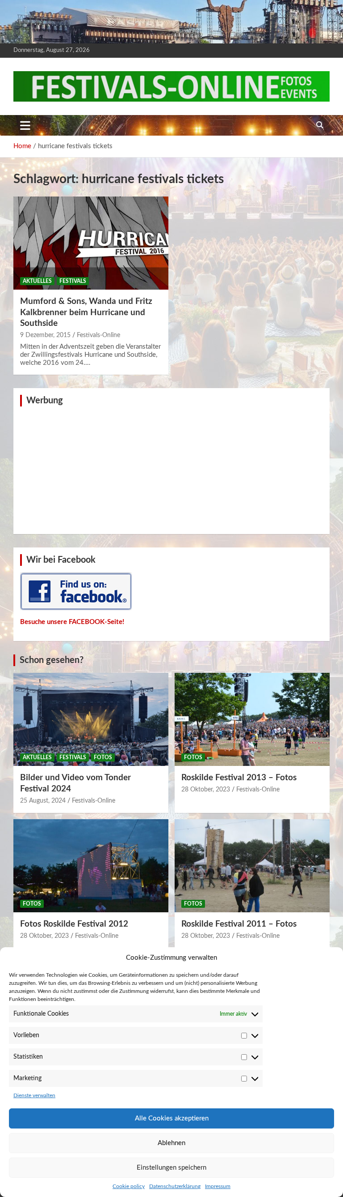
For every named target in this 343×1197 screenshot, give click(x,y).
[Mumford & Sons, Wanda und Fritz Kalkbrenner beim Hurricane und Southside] (91, 243)
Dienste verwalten (34, 1095)
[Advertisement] (171, 469)
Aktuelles (37, 281)
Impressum (217, 1186)
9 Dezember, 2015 (45, 335)
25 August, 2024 (43, 801)
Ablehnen (171, 1143)
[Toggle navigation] (25, 125)
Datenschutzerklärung (175, 1186)
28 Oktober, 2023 (205, 790)
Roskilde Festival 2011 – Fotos (239, 924)
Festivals (72, 281)
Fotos (103, 757)
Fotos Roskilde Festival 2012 (74, 924)
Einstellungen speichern (171, 1167)
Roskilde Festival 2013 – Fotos (239, 778)
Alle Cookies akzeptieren (172, 1118)
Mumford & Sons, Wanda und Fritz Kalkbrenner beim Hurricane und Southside (86, 312)
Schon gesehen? (52, 660)
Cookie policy (129, 1186)
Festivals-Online (98, 335)
